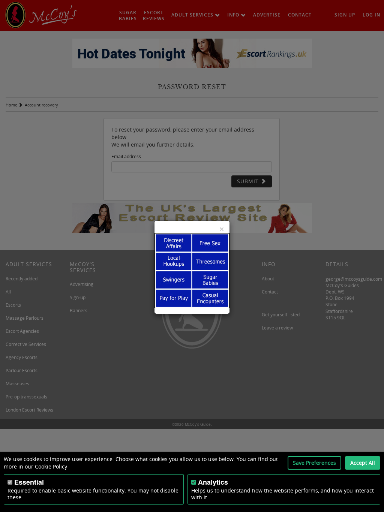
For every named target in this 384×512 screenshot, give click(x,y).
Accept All (362, 462)
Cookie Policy (51, 466)
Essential (29, 482)
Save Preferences (314, 462)
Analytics (213, 482)
